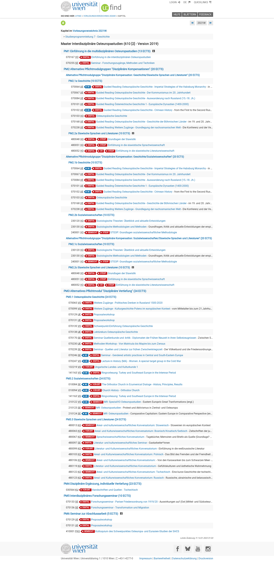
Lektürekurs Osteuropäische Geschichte (116, 331)
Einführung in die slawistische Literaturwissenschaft (145, 150)
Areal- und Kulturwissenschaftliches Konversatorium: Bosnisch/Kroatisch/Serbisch (141, 431)
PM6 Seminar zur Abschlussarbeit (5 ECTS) (91, 513)
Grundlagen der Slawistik (122, 139)
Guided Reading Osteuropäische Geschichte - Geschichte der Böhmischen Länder (141, 121)
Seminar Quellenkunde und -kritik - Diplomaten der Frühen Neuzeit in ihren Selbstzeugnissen (145, 337)
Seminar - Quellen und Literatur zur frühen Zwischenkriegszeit (128, 349)
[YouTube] (198, 549)
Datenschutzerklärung (184, 558)
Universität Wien (72, 2)
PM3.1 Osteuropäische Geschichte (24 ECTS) (91, 296)
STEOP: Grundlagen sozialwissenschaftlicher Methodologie (143, 232)
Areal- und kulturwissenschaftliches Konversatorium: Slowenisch (133, 425)
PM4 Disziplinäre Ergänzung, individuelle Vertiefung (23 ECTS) (102, 483)
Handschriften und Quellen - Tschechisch (115, 489)
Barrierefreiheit (162, 558)
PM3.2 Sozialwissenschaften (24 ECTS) (88, 378)
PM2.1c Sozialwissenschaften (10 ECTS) (91, 244)
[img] (111, 8)
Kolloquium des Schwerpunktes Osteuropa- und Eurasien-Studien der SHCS (137, 531)
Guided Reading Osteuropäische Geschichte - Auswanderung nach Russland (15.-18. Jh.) (145, 98)
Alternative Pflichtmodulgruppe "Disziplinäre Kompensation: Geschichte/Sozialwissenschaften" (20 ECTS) (125, 156)
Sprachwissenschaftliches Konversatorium (120, 436)
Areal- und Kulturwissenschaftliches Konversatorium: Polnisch (128, 454)
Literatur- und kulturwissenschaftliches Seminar (120, 442)
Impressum (145, 558)
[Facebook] (178, 549)
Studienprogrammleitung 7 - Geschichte (87, 36)
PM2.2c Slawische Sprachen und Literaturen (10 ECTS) (99, 267)
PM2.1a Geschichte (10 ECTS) (85, 80)
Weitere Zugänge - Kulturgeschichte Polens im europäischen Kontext (132, 308)
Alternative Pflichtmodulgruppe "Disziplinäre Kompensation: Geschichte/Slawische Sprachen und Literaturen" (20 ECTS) (133, 75)
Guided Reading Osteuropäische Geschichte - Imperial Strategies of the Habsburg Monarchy (155, 86)
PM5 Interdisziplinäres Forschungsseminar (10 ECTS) (97, 495)
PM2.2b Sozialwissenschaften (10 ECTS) (91, 214)
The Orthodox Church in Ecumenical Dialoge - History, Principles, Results (142, 384)
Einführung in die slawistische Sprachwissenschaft (136, 145)
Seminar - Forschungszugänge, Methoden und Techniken (123, 63)
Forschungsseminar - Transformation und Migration (120, 507)
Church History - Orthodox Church (121, 390)
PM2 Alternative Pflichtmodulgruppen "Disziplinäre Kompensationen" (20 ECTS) (113, 69)
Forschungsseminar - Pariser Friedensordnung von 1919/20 (124, 501)
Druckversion (206, 558)
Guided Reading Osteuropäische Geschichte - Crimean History (138, 110)
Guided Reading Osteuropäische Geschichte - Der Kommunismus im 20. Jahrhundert (143, 92)
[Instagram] (208, 549)
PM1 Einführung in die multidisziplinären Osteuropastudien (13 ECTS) (107, 51)
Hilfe (177, 14)
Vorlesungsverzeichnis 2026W (99, 16)
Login (173, 2)
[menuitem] (187, 2)
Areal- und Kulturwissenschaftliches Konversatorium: (126, 460)
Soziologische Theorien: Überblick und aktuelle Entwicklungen (131, 220)
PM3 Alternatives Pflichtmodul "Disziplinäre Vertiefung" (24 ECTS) (105, 291)
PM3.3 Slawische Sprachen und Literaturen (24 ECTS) (96, 419)
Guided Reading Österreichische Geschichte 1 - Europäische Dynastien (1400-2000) (142, 104)
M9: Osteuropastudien (108, 407)
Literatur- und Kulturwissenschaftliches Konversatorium (126, 448)
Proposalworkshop (104, 314)
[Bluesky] (188, 549)
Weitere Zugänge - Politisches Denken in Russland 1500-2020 (128, 302)
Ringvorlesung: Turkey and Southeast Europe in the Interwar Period (138, 372)
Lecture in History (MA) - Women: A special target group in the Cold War (141, 361)
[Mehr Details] (63, 22)
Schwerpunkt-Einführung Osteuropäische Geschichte (123, 326)
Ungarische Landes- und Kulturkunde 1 (116, 366)
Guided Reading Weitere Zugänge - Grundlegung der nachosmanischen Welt (138, 127)
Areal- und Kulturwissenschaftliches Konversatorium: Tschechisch (133, 471)
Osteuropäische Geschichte (112, 115)
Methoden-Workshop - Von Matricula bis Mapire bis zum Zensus (129, 343)
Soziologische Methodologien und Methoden (122, 226)
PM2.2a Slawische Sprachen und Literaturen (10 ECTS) (99, 133)
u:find (78, 16)
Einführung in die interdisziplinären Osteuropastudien (121, 57)
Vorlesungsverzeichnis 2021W (89, 30)
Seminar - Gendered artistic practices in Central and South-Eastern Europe (142, 355)
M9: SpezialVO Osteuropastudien (122, 401)
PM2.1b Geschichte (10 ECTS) (85, 162)
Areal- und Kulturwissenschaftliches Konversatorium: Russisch (129, 477)
